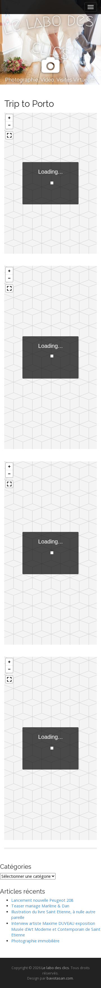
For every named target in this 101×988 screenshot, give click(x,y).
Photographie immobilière (35, 940)
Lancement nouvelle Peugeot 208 (42, 900)
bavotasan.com (60, 978)
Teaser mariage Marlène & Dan (40, 906)
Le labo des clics (55, 967)
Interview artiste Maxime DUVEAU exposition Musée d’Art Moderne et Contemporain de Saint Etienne (55, 929)
